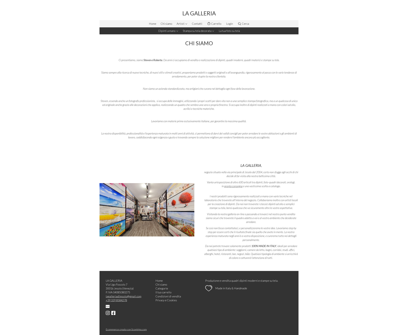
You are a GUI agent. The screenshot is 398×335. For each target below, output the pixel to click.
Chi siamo (166, 23)
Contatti (197, 23)
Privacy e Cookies (166, 300)
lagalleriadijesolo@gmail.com (123, 296)
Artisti (181, 23)
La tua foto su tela (229, 30)
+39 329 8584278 (116, 300)
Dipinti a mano (167, 30)
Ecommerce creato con (126, 329)
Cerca (245, 23)
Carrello (216, 23)
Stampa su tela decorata (197, 30)
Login (229, 23)
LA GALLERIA (199, 13)
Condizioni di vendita (168, 296)
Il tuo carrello (163, 292)
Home (152, 23)
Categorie (161, 288)
